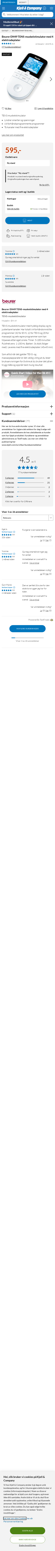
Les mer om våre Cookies (15, 1518)
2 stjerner (9, 491)
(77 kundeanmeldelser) (11, 47)
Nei (47, 540)
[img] (51, 79)
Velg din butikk (13, 209)
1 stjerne (9, 496)
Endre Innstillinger (27, 1545)
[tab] (9, 2)
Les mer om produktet (13, 134)
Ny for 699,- (44, 185)
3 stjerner (9, 487)
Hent (29, 220)
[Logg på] (44, 8)
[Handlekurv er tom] (51, 8)
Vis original (34, 563)
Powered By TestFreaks (39, 619)
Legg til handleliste (45, 108)
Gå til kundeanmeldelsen (15, 261)
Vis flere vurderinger (27, 628)
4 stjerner (9, 482)
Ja (41, 540)
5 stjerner (9, 478)
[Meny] (3, 8)
